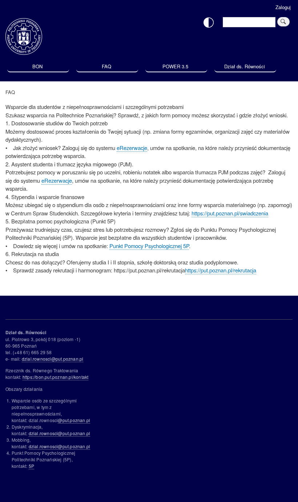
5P (31, 466)
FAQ (106, 66)
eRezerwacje (132, 147)
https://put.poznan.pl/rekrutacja (220, 270)
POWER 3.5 (175, 66)
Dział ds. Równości (244, 66)
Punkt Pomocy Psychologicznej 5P (149, 246)
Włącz (209, 22)
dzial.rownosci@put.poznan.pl (53, 359)
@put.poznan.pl (74, 420)
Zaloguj (283, 7)
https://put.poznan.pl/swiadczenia (230, 213)
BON (37, 66)
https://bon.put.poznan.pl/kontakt (56, 377)
